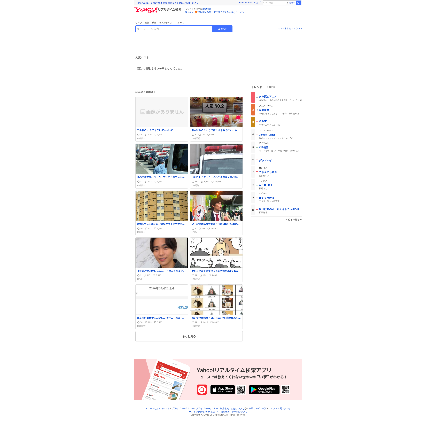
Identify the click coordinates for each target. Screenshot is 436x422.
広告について (237, 408)
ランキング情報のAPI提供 (202, 411)
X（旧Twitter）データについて (232, 411)
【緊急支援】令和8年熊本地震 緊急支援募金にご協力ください (168, 3)
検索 (224, 28)
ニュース (179, 22)
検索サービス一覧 (258, 408)
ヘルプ (257, 2)
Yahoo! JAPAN (244, 2)
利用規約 (224, 408)
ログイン (189, 12)
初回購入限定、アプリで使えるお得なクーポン (221, 12)
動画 (154, 22)
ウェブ (138, 22)
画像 (147, 22)
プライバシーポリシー (183, 408)
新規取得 (207, 8)
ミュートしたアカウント (290, 28)
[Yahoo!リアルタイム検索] (158, 8)
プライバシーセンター (207, 408)
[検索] (298, 3)
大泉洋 (292, 3)
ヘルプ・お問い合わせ (280, 408)
